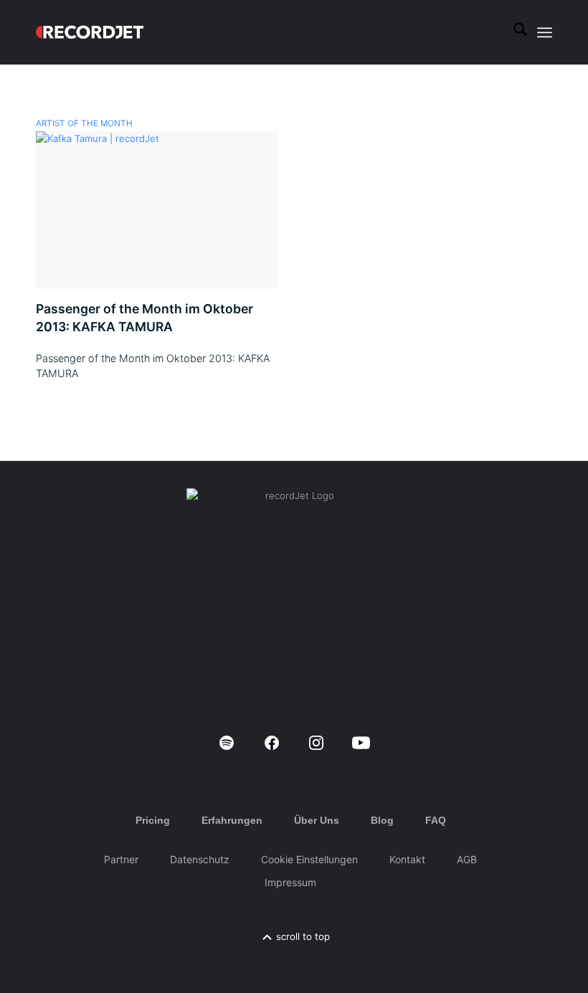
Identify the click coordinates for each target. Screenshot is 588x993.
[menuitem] (513, 32)
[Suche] (513, 32)
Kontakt (407, 859)
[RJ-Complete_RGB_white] (89, 32)
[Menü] (544, 32)
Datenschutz (199, 859)
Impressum (290, 882)
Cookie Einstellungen (309, 859)
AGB (467, 859)
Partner (121, 859)
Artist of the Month (84, 123)
